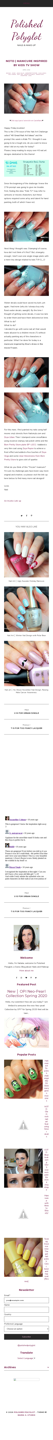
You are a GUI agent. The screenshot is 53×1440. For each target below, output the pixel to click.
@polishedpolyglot (26, 1345)
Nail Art (20, 74)
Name (7, 1304)
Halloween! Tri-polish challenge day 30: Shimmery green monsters (46, 1080)
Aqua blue (20, 73)
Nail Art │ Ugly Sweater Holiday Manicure (26, 581)
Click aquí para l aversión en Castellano (26, 120)
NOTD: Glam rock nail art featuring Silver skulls (46, 1121)
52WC (14, 73)
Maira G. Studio (26, 1415)
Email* (7, 1295)
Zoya (30, 75)
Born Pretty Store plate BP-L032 (20, 444)
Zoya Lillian (9, 437)
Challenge (42, 73)
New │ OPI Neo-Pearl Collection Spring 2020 (26, 993)
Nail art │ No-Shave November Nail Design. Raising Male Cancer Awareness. (26, 691)
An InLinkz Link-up (12, 500)
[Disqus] (26, 775)
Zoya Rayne (28, 448)
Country (7, 1314)
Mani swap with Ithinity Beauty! (46, 1204)
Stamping (24, 75)
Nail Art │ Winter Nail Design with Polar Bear (26, 635)
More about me (26, 970)
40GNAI (8, 73)
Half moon (12, 74)
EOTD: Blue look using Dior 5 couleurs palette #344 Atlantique (46, 1169)
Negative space (29, 74)
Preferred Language (13, 1323)
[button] (26, 3)
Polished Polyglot (26, 29)
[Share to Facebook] (26, 515)
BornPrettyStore (31, 73)
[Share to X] (22, 515)
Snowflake (40, 74)
